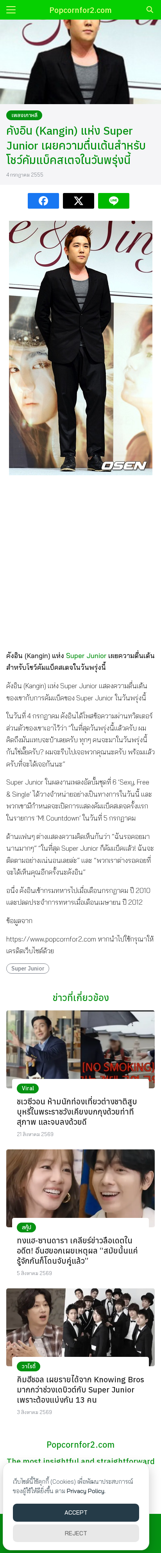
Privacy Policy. (86, 1491)
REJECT (76, 1533)
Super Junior (86, 655)
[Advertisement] (80, 562)
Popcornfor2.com (80, 10)
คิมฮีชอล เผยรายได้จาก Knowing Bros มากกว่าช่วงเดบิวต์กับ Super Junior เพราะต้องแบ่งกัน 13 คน (80, 1389)
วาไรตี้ (29, 1366)
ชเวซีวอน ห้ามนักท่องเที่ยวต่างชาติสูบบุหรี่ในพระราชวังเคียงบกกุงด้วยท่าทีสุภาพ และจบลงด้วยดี (77, 1111)
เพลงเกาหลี (24, 115)
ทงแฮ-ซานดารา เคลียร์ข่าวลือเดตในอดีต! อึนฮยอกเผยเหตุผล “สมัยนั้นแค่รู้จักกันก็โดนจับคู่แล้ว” (77, 1250)
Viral (28, 1088)
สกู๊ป (26, 1227)
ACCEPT (76, 1512)
